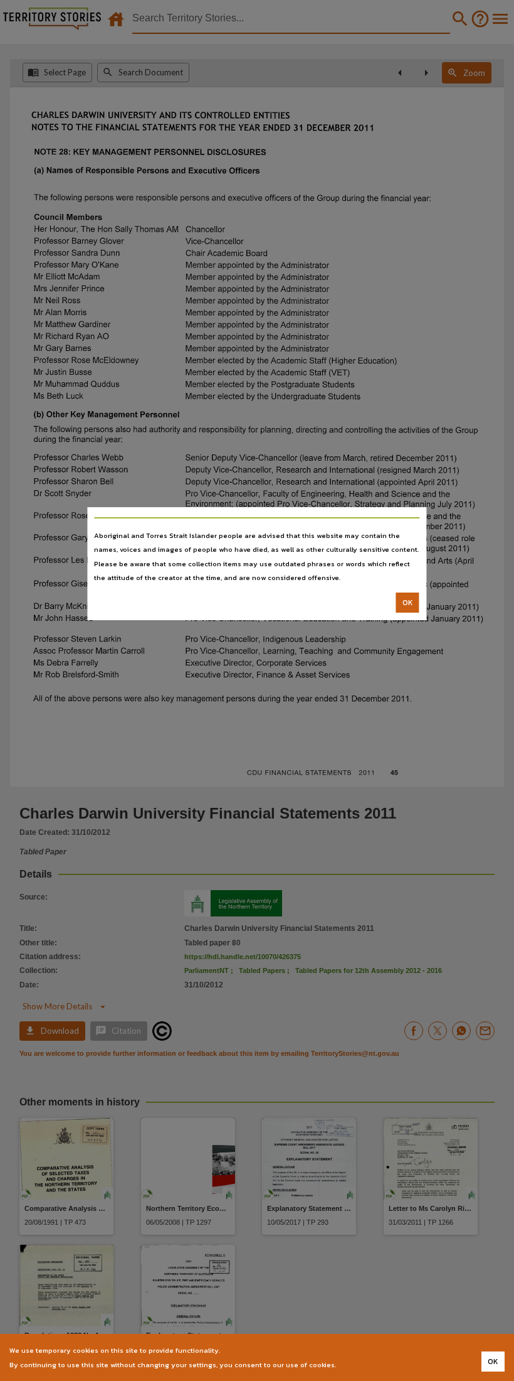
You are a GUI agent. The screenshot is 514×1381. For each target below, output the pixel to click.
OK (407, 602)
